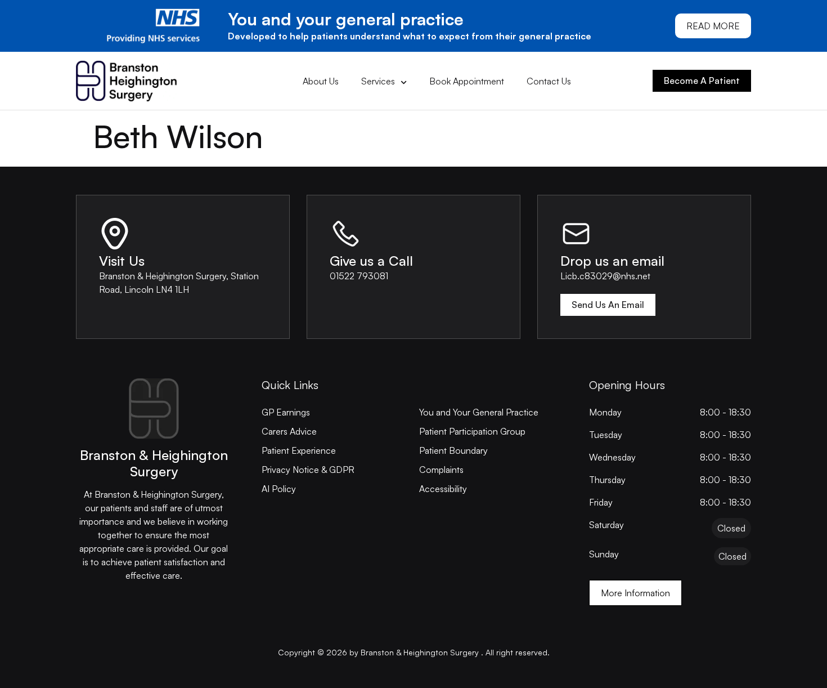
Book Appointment (466, 81)
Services (378, 81)
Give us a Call (371, 260)
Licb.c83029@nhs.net (605, 276)
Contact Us (549, 81)
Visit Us (122, 260)
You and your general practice (346, 18)
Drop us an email (612, 260)
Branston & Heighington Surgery (154, 463)
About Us (321, 81)
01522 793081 (359, 276)
